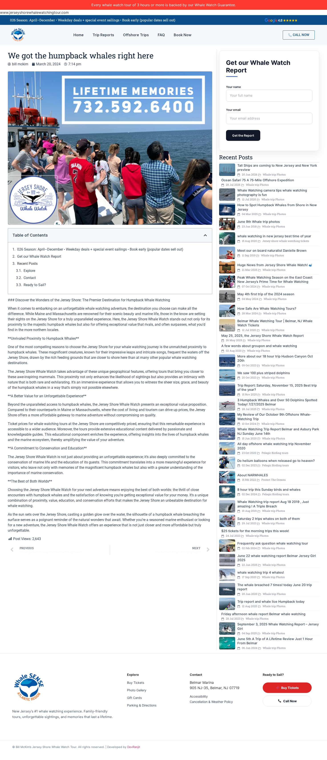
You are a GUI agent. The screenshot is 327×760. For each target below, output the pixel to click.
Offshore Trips (136, 35)
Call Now (290, 701)
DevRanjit (133, 747)
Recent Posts (27, 263)
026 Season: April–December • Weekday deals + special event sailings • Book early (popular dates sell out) (100, 249)
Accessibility (199, 696)
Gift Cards (134, 698)
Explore (29, 271)
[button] (205, 235)
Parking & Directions (141, 705)
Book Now (182, 35)
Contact (30, 278)
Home (78, 35)
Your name (233, 87)
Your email (233, 110)
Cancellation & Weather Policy (211, 702)
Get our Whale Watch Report (39, 256)
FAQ (161, 35)
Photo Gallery (136, 690)
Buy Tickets (135, 682)
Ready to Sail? (35, 285)
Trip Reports (103, 35)
